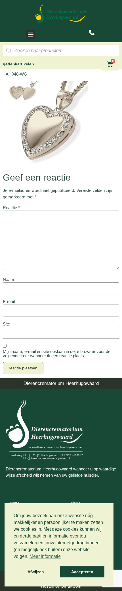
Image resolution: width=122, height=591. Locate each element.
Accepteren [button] (82, 571)
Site (6, 324)
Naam (8, 279)
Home (15, 503)
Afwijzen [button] (36, 571)
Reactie (11, 207)
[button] (30, 34)
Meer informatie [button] (45, 556)
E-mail (9, 301)
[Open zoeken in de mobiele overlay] (61, 50)
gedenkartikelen (18, 64)
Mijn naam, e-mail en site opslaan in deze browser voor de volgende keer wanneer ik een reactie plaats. (56, 353)
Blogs (75, 503)
